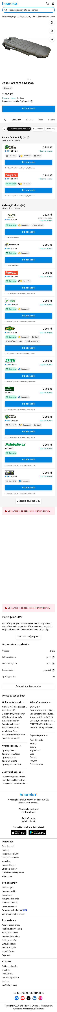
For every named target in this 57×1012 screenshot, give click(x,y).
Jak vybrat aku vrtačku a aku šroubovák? (14, 783)
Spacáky (20, 17)
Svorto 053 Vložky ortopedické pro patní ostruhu (42, 727)
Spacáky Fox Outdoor (11, 754)
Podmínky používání (10, 854)
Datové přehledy (9, 944)
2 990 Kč (47, 147)
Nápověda (6, 955)
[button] (16, 120)
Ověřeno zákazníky (9, 966)
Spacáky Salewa (8, 750)
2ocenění (27, 155)
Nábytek (33, 761)
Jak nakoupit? (7, 887)
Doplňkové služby (32, 341)
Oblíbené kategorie (12, 702)
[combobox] (28, 10)
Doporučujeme (37, 735)
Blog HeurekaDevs (9, 869)
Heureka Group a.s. (32, 1005)
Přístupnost (7, 876)
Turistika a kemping (8, 17)
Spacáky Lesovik (9, 757)
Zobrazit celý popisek (28, 636)
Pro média (6, 861)
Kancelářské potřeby (10, 721)
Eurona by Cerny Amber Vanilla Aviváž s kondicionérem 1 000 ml (42, 721)
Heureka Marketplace (11, 936)
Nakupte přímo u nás (10, 898)
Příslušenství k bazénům (12, 717)
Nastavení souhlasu (10, 902)
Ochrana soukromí (9, 906)
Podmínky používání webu (33, 1008)
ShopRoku (6, 970)
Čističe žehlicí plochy (10, 727)
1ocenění (25, 225)
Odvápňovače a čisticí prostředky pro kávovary (14, 707)
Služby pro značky (9, 940)
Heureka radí (7, 895)
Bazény (33, 747)
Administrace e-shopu (11, 925)
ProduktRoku (7, 973)
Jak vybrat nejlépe (11, 772)
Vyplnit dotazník (28, 821)
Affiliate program (9, 947)
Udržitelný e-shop (9, 985)
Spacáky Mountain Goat (12, 764)
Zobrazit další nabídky (28, 501)
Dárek (38, 155)
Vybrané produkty (39, 702)
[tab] (16, 120)
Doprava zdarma (46, 151)
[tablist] (28, 120)
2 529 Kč (47, 215)
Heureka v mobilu (9, 891)
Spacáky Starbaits (9, 761)
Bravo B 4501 (35, 707)
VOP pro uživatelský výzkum (13, 914)
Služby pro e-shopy (10, 932)
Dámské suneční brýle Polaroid (14, 734)
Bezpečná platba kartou (12, 910)
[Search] (6, 120)
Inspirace (6, 981)
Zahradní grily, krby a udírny (13, 714)
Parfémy (33, 743)
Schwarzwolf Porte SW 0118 (41, 717)
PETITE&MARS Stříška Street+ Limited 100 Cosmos (42, 724)
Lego (32, 754)
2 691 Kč (47, 245)
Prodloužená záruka (14, 341)
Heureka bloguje (9, 865)
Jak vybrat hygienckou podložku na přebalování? (14, 777)
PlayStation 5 (35, 750)
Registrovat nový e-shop (12, 928)
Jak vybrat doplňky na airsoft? (14, 780)
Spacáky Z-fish (30, 17)
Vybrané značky (10, 745)
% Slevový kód (37, 225)
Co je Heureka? (8, 846)
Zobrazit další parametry (28, 686)
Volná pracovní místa (10, 857)
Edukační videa (8, 951)
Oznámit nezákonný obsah (13, 872)
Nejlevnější (38, 128)
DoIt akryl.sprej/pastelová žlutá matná (42, 714)
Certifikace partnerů (10, 977)
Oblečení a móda (36, 764)
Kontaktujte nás (28, 812)
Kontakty (6, 850)
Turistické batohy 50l (10, 738)
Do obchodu (28, 162)
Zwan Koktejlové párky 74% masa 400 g (42, 710)
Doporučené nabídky (20, 128)
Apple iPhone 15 (36, 740)
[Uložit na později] (52, 39)
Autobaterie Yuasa (9, 731)
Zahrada (33, 757)
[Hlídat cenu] (52, 31)
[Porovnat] (52, 22)
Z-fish (52, 651)
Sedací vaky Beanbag (11, 724)
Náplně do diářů (8, 710)
